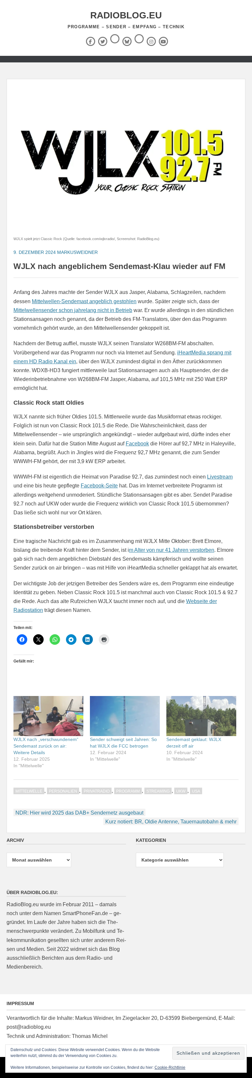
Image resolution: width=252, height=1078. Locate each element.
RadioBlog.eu (126, 15)
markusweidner (77, 252)
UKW (180, 791)
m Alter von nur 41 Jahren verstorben (171, 550)
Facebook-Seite (99, 485)
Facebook (137, 443)
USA (196, 791)
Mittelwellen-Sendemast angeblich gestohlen (84, 301)
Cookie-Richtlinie (170, 1067)
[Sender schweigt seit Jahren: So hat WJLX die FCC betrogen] (125, 716)
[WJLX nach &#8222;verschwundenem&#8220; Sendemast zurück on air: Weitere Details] (48, 716)
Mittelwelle (28, 791)
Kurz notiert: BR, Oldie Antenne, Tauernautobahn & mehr (171, 821)
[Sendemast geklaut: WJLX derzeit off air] (201, 716)
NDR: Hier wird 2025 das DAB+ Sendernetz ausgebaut (79, 813)
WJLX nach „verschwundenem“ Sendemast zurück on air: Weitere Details (45, 746)
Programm (128, 791)
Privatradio (97, 791)
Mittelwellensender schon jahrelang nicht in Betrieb (72, 310)
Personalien (63, 791)
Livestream (220, 477)
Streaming (158, 791)
